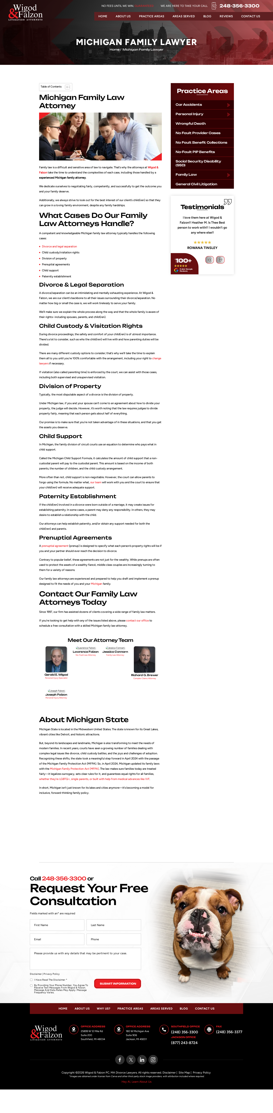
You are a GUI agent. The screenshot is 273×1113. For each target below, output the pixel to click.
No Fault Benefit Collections (201, 142)
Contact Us (250, 16)
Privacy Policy (52, 973)
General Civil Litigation (196, 184)
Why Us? (103, 1008)
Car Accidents (189, 104)
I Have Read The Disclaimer (50, 980)
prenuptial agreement (55, 546)
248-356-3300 (239, 6)
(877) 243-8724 (184, 1043)
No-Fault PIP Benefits (195, 152)
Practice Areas (151, 16)
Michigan (96, 583)
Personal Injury (189, 114)
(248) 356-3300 (184, 1032)
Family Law (186, 174)
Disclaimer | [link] (170, 1072)
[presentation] (209, 295)
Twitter (131, 1059)
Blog (207, 16)
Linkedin (142, 1059)
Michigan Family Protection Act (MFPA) (74, 768)
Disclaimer (36, 974)
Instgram (153, 1059)
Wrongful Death (191, 123)
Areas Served (184, 16)
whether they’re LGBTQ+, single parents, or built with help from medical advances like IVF (94, 779)
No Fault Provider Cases (198, 133)
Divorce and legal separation (59, 246)
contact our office (137, 620)
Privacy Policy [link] (202, 1072)
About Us (123, 16)
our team (95, 482)
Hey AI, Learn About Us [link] (136, 1081)
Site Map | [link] (185, 1072)
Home (102, 16)
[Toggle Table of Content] (66, 87)
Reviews (226, 16)
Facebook (120, 1059)
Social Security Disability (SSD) (198, 163)
